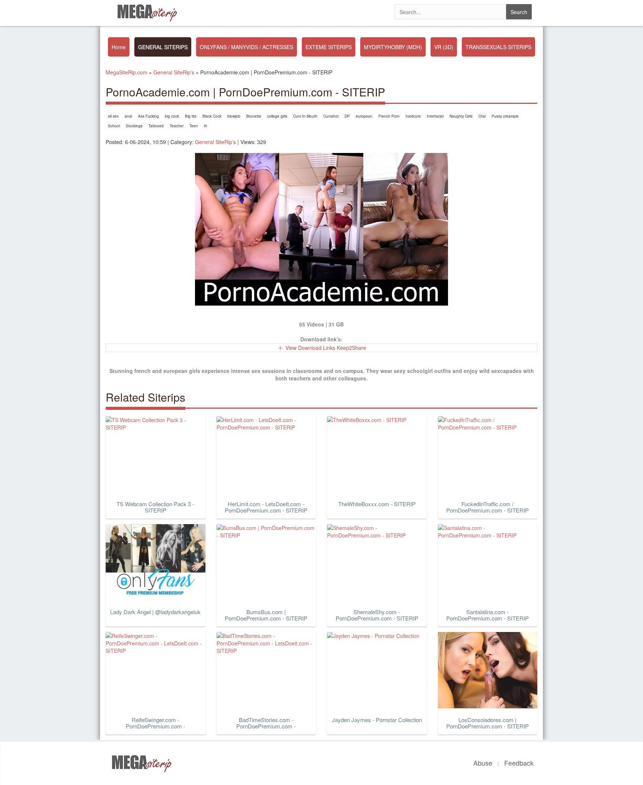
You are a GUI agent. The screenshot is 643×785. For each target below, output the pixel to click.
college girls (277, 116)
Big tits (190, 116)
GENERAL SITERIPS (163, 47)
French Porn (389, 116)
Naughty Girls (461, 116)
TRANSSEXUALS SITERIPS (498, 47)
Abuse (482, 763)
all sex (113, 116)
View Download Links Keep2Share (325, 347)
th (205, 125)
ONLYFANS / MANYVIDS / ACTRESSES (246, 47)
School (114, 125)
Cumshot (331, 116)
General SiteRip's (215, 142)
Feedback (519, 763)
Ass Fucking (148, 116)
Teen (193, 125)
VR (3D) (443, 47)
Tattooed (156, 125)
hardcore (413, 116)
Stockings (134, 125)
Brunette (253, 116)
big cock (172, 116)
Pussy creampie (505, 116)
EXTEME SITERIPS (328, 47)
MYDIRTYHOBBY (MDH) (393, 47)
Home (119, 47)
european (364, 116)
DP (347, 116)
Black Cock (211, 116)
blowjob (233, 116)
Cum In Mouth (305, 116)
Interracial (435, 116)
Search (519, 12)
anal (128, 116)
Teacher (176, 125)
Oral (482, 116)
